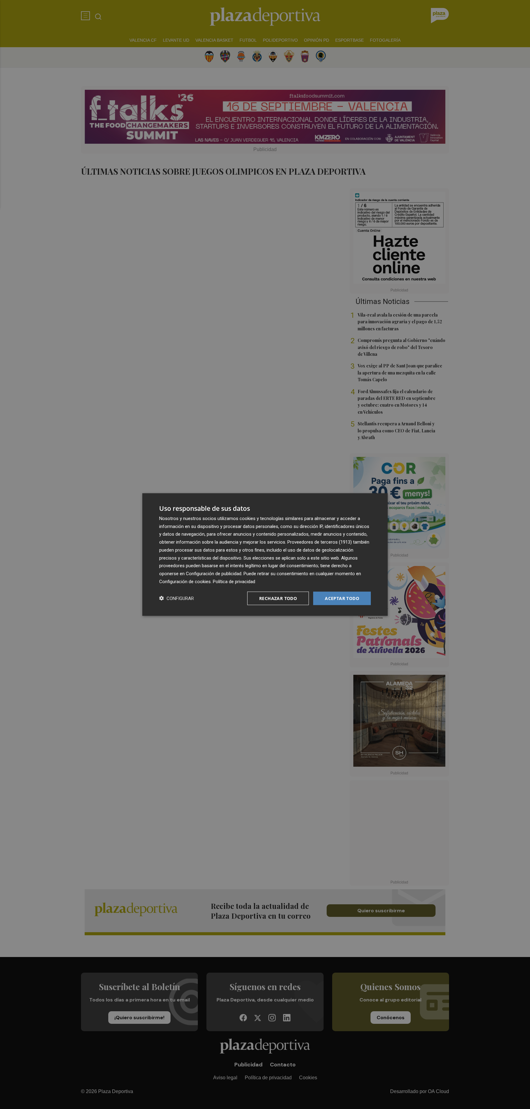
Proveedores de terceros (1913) (319, 542)
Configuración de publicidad (213, 573)
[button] (176, 598)
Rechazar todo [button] (278, 598)
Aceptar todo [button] (342, 598)
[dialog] (265, 554)
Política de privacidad (234, 581)
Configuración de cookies (185, 581)
